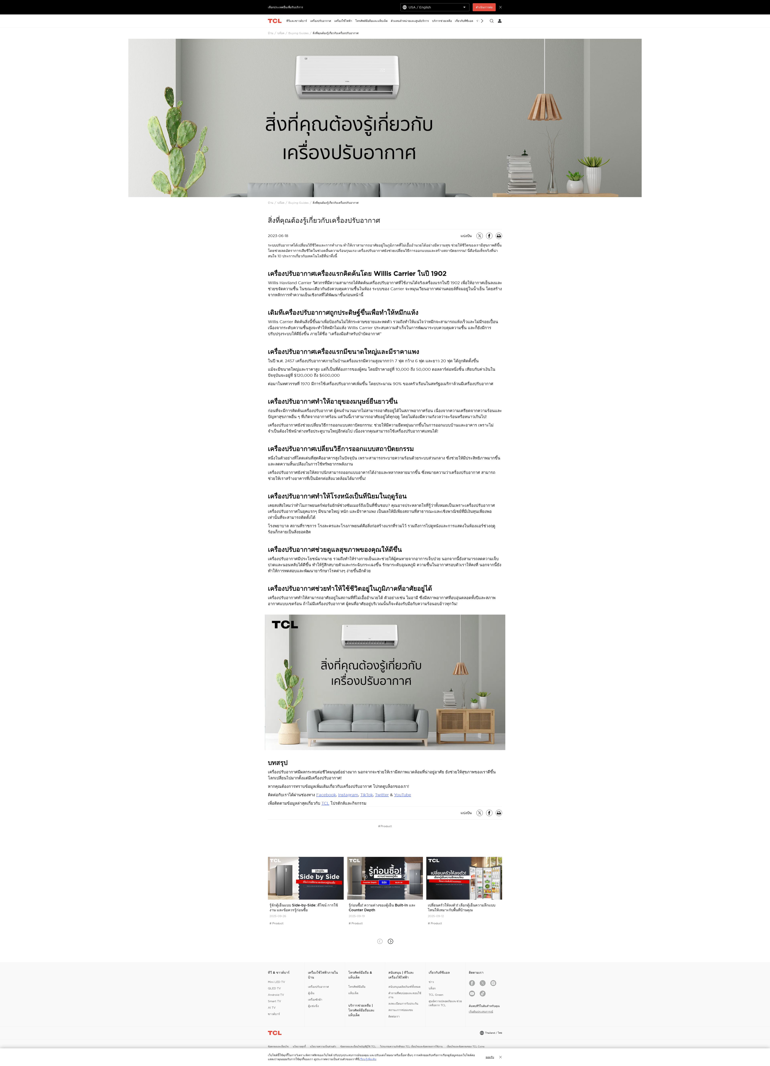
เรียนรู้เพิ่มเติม (367, 1059)
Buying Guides (298, 33)
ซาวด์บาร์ (274, 1014)
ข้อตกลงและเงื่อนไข (278, 1046)
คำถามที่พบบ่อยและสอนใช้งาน (404, 995)
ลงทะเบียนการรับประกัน (403, 1003)
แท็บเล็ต (353, 993)
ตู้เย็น (311, 993)
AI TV (272, 1007)
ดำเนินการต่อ (484, 7)
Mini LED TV (276, 982)
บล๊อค (280, 33)
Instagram (348, 794)
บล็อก (432, 988)
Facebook (326, 794)
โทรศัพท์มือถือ (356, 987)
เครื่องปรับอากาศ (318, 987)
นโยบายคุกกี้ (299, 1046)
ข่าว (431, 982)
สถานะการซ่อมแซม (400, 1010)
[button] (390, 941)
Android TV (276, 995)
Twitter (382, 794)
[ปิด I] (500, 1057)
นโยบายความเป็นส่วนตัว (323, 1046)
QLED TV (274, 988)
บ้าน (270, 33)
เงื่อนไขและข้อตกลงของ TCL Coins (465, 1046)
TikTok (366, 794)
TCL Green (436, 995)
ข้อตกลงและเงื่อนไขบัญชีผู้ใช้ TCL (358, 1046)
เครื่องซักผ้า (315, 999)
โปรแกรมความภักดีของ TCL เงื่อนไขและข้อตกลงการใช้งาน (411, 1046)
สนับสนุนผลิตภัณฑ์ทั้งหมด (404, 987)
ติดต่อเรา (394, 1016)
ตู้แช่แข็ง (313, 1006)
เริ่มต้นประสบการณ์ (481, 1011)
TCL (325, 803)
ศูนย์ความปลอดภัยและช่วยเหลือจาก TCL (445, 1003)
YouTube (402, 794)
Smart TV (274, 1001)
